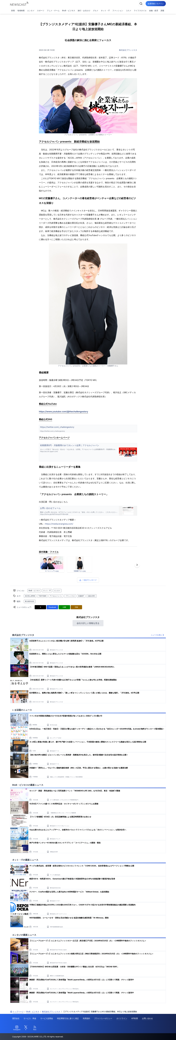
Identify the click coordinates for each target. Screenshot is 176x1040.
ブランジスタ (70, 596)
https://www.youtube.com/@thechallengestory (63, 411)
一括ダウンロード (89, 580)
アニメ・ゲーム (53, 10)
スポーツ (40, 10)
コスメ (128, 10)
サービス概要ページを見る (157, 1034)
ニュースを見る (156, 635)
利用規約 (86, 1018)
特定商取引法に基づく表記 (68, 1018)
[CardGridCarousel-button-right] (137, 564)
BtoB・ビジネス (68, 10)
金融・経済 (153, 10)
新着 (13, 10)
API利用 (134, 1018)
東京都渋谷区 (29, 601)
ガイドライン (121, 1018)
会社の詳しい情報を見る (88, 623)
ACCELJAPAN (30, 596)
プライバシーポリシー (103, 1018)
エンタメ (30, 10)
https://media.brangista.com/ (59, 524)
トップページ (18, 1011)
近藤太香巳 (91, 596)
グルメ (95, 10)
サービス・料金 (30, 1018)
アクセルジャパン (56, 596)
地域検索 (21, 10)
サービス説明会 (46, 1018)
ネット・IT (105, 10)
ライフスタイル (140, 10)
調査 (162, 10)
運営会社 (15, 1018)
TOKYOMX (42, 596)
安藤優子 (81, 596)
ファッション (117, 10)
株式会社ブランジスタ (128, 50)
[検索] (141, 3)
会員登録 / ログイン (156, 3)
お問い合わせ (147, 1018)
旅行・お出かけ (84, 10)
